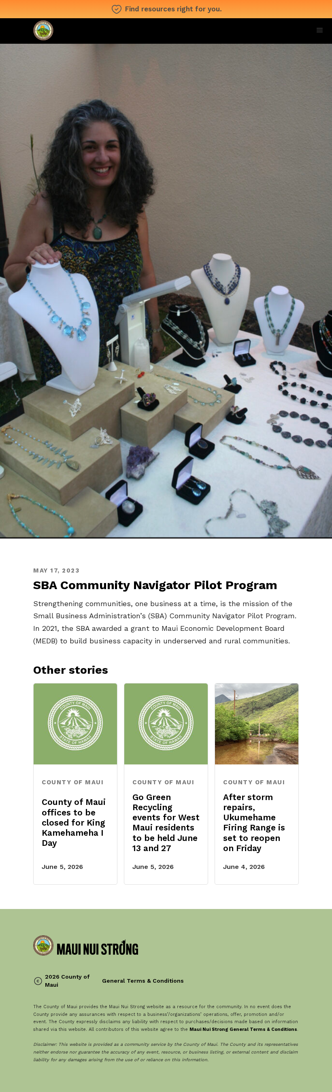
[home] (85, 31)
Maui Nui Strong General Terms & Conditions (243, 1029)
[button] (320, 30)
